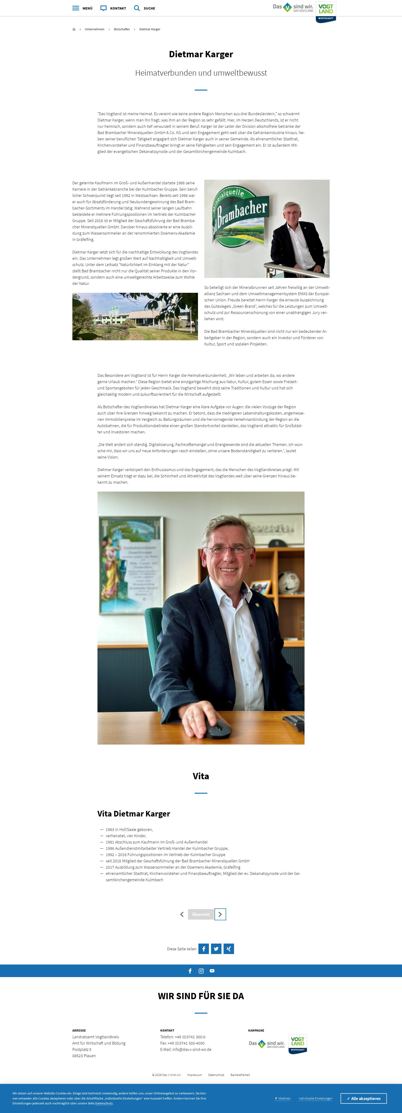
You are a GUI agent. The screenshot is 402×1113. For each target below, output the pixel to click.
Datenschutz (216, 1075)
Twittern (216, 949)
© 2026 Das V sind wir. (166, 1075)
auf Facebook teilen (203, 949)
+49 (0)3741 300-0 (190, 1036)
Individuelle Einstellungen (315, 1098)
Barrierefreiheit (240, 1075)
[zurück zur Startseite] (74, 29)
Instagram (201, 971)
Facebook (190, 971)
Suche (149, 8)
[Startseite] (303, 8)
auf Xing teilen (229, 949)
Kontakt (118, 8)
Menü (88, 8)
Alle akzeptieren (364, 1098)
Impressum (194, 1075)
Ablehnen (283, 1098)
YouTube (212, 971)
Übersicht (201, 914)
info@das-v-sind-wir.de (191, 1049)
